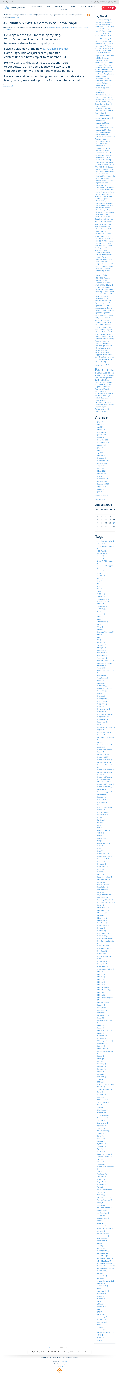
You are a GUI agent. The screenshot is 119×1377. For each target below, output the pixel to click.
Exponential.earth (101, 143)
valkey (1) (100, 1340)
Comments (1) (102, 650)
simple (111, 405)
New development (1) (104, 956)
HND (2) (100, 848)
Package (105, 250)
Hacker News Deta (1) (104, 856)
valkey (104, 411)
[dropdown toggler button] (44, 6)
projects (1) (101, 1314)
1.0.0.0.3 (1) (101, 544)
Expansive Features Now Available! (104, 112)
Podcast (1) (101, 1018)
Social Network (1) (103, 1115)
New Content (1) (103, 933)
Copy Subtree (109, 74)
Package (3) (101, 1005)
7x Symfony (99, 46)
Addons (101, 48)
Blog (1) (100, 627)
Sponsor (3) (101, 1120)
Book (97, 53)
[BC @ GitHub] (103, 2)
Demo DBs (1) (102, 691)
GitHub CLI (103, 167)
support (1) (101, 1330)
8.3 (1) (99, 611)
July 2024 (100, 468)
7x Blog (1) (101, 594)
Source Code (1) (102, 1118)
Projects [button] (57, 6)
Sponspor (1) (101, 1126)
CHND (102, 56)
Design (98, 83)
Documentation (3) (103, 709)
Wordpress (106, 343)
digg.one (98, 355)
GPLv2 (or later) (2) (103, 830)
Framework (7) (102, 802)
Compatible (109, 62)
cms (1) (99, 1221)
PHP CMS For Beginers (104, 247)
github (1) (100, 1304)
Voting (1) (100, 1203)
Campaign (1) (102, 645)
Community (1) (102, 653)
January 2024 (101, 474)
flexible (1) (100, 1296)
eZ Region (99, 384)
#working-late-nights (103, 20)
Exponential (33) (103, 754)
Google (110, 167)
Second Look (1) (102, 1100)
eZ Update (107, 384)
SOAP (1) (100, 1079)
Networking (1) (102, 931)
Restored (108, 283)
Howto (104, 180)
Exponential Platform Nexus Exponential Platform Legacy (105, 136)
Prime (105, 259)
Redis (105, 275)
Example (103, 106)
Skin (111, 294)
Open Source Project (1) (105, 969)
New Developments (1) (105, 938)
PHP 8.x (102, 246)
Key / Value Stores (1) (104, 895)
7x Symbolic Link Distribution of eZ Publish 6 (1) (103, 601)
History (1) (101, 861)
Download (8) (102, 712)
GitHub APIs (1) (102, 836)
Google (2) (100, 841)
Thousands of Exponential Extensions (103, 324)
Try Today (103, 327)
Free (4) (100, 805)
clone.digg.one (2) (103, 1218)
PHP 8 (104, 239)
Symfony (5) (101, 1141)
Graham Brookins (101, 169)
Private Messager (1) (104, 1030)
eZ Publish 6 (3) (102, 1256)
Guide (112, 169)
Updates (79, 28)
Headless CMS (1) (103, 859)
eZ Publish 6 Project (55, 49)
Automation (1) (102, 622)
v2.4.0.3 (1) (100, 1338)
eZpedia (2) (101, 1278)
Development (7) (103, 699)
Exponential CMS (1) (104, 762)
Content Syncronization (103, 72)
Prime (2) (100, 1025)
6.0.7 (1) (100, 584)
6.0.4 (97, 36)
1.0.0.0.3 (98, 22)
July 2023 (100, 489)
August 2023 (101, 487)
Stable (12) (101, 1128)
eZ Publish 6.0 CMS (104, 373)
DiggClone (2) (102, 704)
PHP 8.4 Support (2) (104, 990)
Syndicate (103, 315)
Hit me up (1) (101, 864)
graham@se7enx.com (13, 2)
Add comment (8, 86)
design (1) (100, 1223)
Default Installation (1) (105, 688)
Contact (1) (101, 668)
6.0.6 (101, 36)
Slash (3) (100, 1107)
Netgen (109, 210)
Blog (109, 50)
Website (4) (101, 1205)
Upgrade (109, 329)
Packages (98, 252)
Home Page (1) (102, 867)
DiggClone (105, 88)
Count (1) (100, 680)
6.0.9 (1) (100, 589)
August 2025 (101, 445)
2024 (102, 33)
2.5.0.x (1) (100, 571)
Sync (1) (100, 1149)
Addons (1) (101, 614)
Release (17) (101, 1064)
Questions (106, 264)
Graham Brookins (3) (104, 843)
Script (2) (100, 1092)
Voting (111, 339)
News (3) (100, 959)
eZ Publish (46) (102, 1253)
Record (108, 273)
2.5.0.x (97, 33)
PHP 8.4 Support (101, 243)
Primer (110, 259)
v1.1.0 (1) (100, 1335)
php (110, 398)
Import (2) (100, 874)
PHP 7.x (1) (101, 977)
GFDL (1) (100, 823)
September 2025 (103, 442)
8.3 (96, 48)
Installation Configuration (104, 187)
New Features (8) (103, 946)
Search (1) (100, 1097)
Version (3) (101, 1195)
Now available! (106, 229)
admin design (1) (103, 1213)
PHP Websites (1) (103, 1002)
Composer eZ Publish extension (103, 68)
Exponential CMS (101, 125)
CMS (108, 55)
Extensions (106, 148)
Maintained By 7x (101, 201)
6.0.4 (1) (100, 578)
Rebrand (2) (101, 1046)
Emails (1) (100, 725)
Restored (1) (101, 1077)
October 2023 (102, 481)
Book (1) (100, 629)
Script (111, 289)
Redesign (98, 275)
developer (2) (101, 1226)
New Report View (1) (104, 948)
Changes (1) (101, 648)
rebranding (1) (102, 1317)
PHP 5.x (108, 236)
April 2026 (100, 427)
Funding (108, 160)
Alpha (107, 48)
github (97, 398)
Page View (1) (102, 1010)
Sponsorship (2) (102, 1123)
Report (105, 280)
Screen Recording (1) (104, 1089)
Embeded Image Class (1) (106, 727)
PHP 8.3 (98, 241)
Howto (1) (100, 872)
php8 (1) (100, 1312)
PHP (103, 236)
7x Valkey (108, 46)
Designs (105, 83)
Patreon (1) (101, 1013)
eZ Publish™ (63, 1361)
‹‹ (101, 495)
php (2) (99, 1309)
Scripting (98, 292)
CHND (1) (100, 635)
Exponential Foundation (104, 127)
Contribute (99, 74)
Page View (106, 252)
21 (114, 523)
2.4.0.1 (112, 27)
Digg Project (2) (102, 701)
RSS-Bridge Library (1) (105, 1041)
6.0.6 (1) (100, 581)
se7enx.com (59, 1366)
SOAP (97, 285)
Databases (99, 78)
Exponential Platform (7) (105, 770)
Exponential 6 (100, 121)
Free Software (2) (103, 812)
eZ (109, 359)
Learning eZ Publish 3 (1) (106, 902)
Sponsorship (107, 303)
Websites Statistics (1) (104, 1208)
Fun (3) (99, 817)
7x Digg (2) (101, 596)
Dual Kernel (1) (102, 719)
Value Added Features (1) (106, 1190)
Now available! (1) (103, 961)
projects (103, 400)
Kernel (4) (100, 892)
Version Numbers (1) (104, 1200)
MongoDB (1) (102, 918)
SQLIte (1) (100, 1082)
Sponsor (98, 303)
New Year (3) (101, 954)
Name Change (100, 210)
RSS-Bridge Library (106, 266)
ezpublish (109, 393)
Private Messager (101, 261)
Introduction (109, 190)
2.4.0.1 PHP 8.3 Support (103, 29)
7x (53, 15)
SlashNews (99, 298)
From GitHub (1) (102, 815)
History (109, 176)
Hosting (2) (101, 869)
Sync (97, 315)
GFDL (97, 162)
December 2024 (102, 458)
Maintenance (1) (103, 910)
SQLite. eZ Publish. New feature (104, 286)
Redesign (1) (101, 1059)
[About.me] (115, 2)
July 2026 (100, 422)
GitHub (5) (100, 833)
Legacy (105, 199)
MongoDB (105, 205)
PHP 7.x (98, 239)
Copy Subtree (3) (103, 678)
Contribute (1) (102, 675)
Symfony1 (98, 313)
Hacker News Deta (101, 174)
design (97, 350)
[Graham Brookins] (14, 8)
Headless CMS (100, 176)
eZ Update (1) (102, 1276)
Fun (102, 160)
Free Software (100, 157)
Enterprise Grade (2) (104, 732)
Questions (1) (102, 1036)
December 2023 (102, 476)
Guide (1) (100, 846)
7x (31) (99, 591)
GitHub (105, 165)
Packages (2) (101, 1008)
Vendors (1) (101, 1192)
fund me (104, 396)
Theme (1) (100, 1162)
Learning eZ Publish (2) (105, 900)
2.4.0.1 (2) (100, 558)
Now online (99, 231)
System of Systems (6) (104, 1154)
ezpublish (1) (101, 1294)
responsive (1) (102, 1322)
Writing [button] (81, 6)
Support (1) (101, 1139)
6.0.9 (97, 39)
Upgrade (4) (101, 1182)
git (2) (99, 1301)
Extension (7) (101, 789)
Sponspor (98, 306)
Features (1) (101, 797)
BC (106, 50)
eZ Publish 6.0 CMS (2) (105, 1258)
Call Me (98, 58)
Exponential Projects (102, 141)
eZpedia (98, 387)
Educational (109, 99)
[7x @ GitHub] (101, 2)
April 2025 (100, 453)
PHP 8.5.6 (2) (101, 992)
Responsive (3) (102, 1074)
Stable (106, 305)
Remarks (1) (101, 1069)
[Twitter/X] (109, 2)
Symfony (111, 310)
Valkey (106, 332)
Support (103, 310)
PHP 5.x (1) (101, 974)
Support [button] (39, 6)
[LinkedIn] (92, 2)
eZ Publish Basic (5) (104, 1261)
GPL (106, 162)
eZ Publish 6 (51, 28)
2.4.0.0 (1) (100, 556)
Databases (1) (102, 686)
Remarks (98, 280)
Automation (99, 50)
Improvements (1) (103, 880)
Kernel (97, 192)
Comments (106, 60)
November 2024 (102, 461)
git (109, 396)
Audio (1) (100, 619)
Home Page (60, 28)
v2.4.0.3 (97, 411)
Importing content (101, 183)
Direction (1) (101, 706)
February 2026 (102, 432)
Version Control (107, 336)
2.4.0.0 (106, 27)
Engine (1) (100, 730)
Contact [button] (90, 6)
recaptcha (107, 402)
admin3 (109, 345)
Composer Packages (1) (105, 661)
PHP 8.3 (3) (101, 985)
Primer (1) (100, 1028)
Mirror (97, 205)
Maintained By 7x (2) (104, 908)
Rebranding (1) (102, 1049)
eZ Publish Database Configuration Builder (104, 377)
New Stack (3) (102, 951)
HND (97, 171)
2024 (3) (100, 573)
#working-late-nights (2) (106, 541)
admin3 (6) (101, 1215)
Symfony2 (106, 313)
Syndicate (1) (101, 1151)
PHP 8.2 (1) (101, 982)
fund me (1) (101, 1299)
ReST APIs (99, 268)
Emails (97, 102)
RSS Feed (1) (101, 1038)
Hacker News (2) (103, 854)
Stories (109, 308)
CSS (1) (99, 640)
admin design (100, 346)
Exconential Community (103, 108)
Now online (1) (102, 964)
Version (98, 336)
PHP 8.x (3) (101, 995)
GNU (102, 162)
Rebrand (107, 268)
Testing (106, 320)
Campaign (105, 58)
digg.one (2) (101, 1231)
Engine (102, 104)
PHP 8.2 (109, 239)
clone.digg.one (100, 348)
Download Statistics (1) (105, 714)
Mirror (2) (100, 915)
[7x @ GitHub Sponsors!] (95, 2)
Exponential (28, 15)
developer (104, 350)
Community (99, 62)
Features (98, 150)
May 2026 (100, 424)
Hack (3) (100, 851)
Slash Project (104, 296)
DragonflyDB (107, 97)
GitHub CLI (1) (102, 838)
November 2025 (102, 440)
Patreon (98, 255)
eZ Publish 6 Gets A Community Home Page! (40, 23)
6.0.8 (109, 36)
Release (99, 277)
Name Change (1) (103, 925)
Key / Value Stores (107, 192)
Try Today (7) (102, 1174)
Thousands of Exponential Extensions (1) (105, 1166)
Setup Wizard (104, 294)
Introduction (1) (102, 890)
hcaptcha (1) (101, 1306)
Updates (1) (101, 1179)
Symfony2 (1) (101, 1146)
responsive (99, 405)
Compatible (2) (102, 655)
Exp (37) (100, 742)
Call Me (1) (101, 642)
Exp (96, 111)
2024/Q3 (108, 33)
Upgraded (99, 332)
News (67, 28)
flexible (97, 396)
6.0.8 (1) (100, 586)
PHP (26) (100, 972)
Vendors (110, 334)
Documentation (101, 92)
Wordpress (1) (102, 1210)
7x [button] (64, 6)
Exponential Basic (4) (104, 760)
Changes (98, 60)
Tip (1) (99, 1171)
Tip (96, 327)
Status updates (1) (103, 1131)
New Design (99, 214)
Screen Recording (101, 289)
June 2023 (100, 492)
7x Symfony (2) (102, 606)
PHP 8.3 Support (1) (104, 987)
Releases (73, 28)
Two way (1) (101, 1177)
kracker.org (15, 17)
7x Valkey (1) (101, 609)
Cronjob (104, 76)
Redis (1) (100, 1061)
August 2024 (101, 466)
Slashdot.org (51, 1347)
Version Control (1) (104, 1197)
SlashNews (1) (102, 1113)
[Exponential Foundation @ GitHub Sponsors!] (98, 2)
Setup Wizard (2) (103, 1102)
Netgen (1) (101, 928)
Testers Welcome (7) (104, 1157)
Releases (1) (101, 1066)
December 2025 (102, 437)
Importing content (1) (104, 877)
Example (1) (101, 735)
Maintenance (100, 203)
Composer (99, 65)
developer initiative (102, 352)
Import (110, 180)
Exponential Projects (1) (105, 784)
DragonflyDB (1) (103, 717)
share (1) (100, 1325)
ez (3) (99, 1288)
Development (101, 85)
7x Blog (106, 39)
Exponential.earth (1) (104, 787)
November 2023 (102, 479)
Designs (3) (101, 696)
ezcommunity (100, 393)
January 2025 (101, 455)
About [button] (48, 6)
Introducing (99, 190)
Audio (112, 48)
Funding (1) (101, 820)
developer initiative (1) (105, 1228)
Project (98, 264)
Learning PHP (100, 194)
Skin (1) (99, 1105)
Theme (97, 323)
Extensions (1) (102, 794)
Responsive (99, 283)
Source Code (106, 301)
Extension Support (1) (104, 792)
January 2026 (101, 435)
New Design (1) (102, 936)
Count (97, 76)
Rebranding (99, 271)
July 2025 (100, 448)
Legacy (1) (100, 905)
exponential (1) (102, 1286)
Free (107, 153)
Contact (111, 69)
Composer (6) (102, 658)
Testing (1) (101, 1159)
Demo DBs (108, 81)
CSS (112, 56)
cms (108, 348)
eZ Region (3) (102, 1273)
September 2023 (103, 484)
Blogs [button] (62, 10)
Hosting (98, 180)
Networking (99, 212)
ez (105, 391)
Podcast (98, 257)
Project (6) (100, 1033)
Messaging (109, 203)
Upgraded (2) (101, 1184)
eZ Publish (7, 30)
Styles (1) (100, 1136)
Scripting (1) (101, 1094)
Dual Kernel (99, 99)
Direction (86, 28)
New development (105, 227)
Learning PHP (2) (103, 897)
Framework (100, 153)
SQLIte (102, 285)
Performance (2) (103, 1015)
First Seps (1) (101, 800)
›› (100, 499)
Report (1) (100, 1072)
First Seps (106, 150)
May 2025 (100, 450)
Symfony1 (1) (101, 1144)
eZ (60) (99, 1243)
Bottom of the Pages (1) (105, 632)
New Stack (103, 224)
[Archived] (68, 1347)
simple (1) (100, 1327)
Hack (102, 172)
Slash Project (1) (102, 1110)
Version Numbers (101, 339)
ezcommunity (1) (103, 1291)
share (106, 405)
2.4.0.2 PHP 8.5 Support (103, 31)
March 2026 (101, 430)
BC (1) (99, 624)
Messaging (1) (102, 913)
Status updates (100, 308)
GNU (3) (100, 825)
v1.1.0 (107, 409)
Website (98, 341)
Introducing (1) (102, 887)
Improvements (100, 185)
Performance (107, 255)
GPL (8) (99, 828)
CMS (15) (100, 637)
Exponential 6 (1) (103, 757)
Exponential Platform (103, 130)
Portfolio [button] (72, 6)
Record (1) (100, 1056)
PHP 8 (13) (100, 979)
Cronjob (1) (101, 683)
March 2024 (101, 471)
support (98, 407)
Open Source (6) (102, 966)
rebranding (99, 402)
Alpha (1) (100, 616)
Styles (97, 310)
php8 (97, 400)
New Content (109, 212)
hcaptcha (104, 398)
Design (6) (100, 693)
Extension (99, 146)
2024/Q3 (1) (101, 576)
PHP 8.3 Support (107, 241)
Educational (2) (102, 722)
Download (99, 95)
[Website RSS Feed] (112, 2)
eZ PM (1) (100, 1246)
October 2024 (102, 463)
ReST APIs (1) (102, 1043)
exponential (99, 391)
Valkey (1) (100, 1187)
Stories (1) (100, 1133)
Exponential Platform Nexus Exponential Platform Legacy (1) (104, 779)
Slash (97, 296)
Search (105, 292)
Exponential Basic (102, 123)
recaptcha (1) (101, 1319)
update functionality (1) (105, 1332)
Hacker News (109, 172)
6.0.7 (105, 36)
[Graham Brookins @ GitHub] (106, 2)
